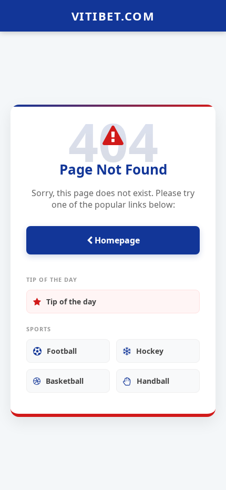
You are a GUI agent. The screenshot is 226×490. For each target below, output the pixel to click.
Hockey (149, 351)
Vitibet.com (113, 16)
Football (62, 351)
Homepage (116, 240)
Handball (153, 381)
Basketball (65, 381)
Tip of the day (71, 302)
